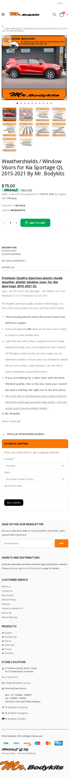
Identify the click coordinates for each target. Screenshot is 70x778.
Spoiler (8, 632)
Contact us (7, 590)
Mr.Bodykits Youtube (15, 718)
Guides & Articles (12, 608)
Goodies (9, 653)
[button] (17, 103)
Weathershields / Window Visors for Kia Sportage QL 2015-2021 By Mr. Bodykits (33, 167)
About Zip (7, 612)
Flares (8, 640)
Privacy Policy (9, 753)
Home (3, 26)
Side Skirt (10, 644)
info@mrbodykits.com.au (18, 682)
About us (6, 586)
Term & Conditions (26, 753)
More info (26, 190)
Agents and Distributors (30, 568)
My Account (7, 595)
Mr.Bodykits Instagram (16, 713)
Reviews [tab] (8, 267)
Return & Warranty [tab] (14, 260)
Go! (61, 543)
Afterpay (12, 198)
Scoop (8, 649)
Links (60, 3)
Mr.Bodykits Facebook (16, 707)
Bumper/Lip (11, 636)
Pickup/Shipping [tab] (11, 254)
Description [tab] (9, 247)
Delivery (6, 604)
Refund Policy (9, 599)
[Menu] (3, 14)
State (7, 472)
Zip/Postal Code (13, 485)
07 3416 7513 (11, 677)
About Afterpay (9, 617)
